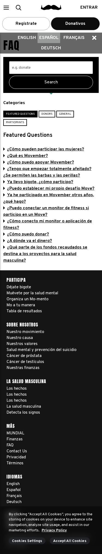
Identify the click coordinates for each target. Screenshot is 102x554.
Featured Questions (20, 114)
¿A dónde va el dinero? (29, 241)
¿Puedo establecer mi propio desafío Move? (50, 188)
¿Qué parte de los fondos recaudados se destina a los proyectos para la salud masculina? (45, 254)
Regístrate (26, 24)
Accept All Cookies (69, 541)
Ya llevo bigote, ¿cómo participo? (40, 182)
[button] (6, 7)
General (65, 114)
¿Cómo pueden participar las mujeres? (45, 149)
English (27, 38)
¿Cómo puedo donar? (28, 234)
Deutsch (51, 48)
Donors (46, 114)
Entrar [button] (89, 7)
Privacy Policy (54, 530)
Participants (15, 122)
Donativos (75, 24)
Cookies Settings (27, 541)
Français (74, 38)
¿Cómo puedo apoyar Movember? (40, 162)
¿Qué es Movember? (27, 156)
